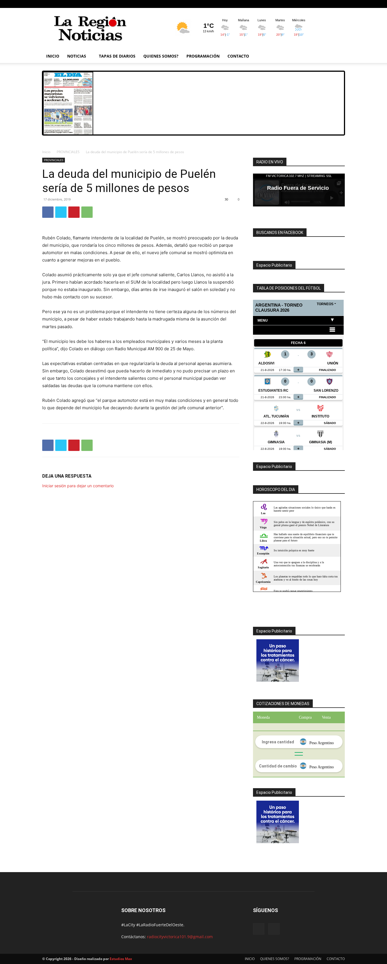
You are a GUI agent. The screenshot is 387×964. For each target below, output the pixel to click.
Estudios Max (121, 958)
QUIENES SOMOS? (160, 56)
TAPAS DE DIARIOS (117, 56)
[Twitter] (61, 212)
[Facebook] (331, 4)
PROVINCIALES (68, 151)
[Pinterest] (74, 212)
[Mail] (340, 4)
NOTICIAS (76, 56)
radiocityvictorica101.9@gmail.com (180, 936)
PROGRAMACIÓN (203, 56)
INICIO (52, 56)
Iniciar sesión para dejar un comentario (78, 485)
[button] (338, 56)
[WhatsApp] (87, 212)
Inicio (46, 151)
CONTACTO (238, 56)
